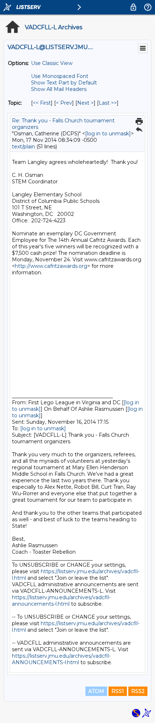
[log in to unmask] (108, 133)
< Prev (64, 103)
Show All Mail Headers (59, 89)
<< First (42, 103)
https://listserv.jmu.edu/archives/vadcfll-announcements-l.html (61, 600)
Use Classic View (51, 63)
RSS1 (117, 691)
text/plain (23, 146)
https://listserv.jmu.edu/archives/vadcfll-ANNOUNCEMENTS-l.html (61, 659)
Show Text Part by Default (64, 82)
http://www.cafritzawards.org (51, 266)
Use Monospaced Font (59, 76)
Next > (85, 103)
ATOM (96, 691)
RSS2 (138, 691)
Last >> (108, 103)
